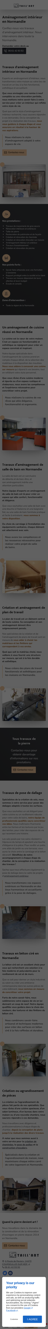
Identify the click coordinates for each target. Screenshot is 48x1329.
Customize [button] (14, 1319)
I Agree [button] (32, 1319)
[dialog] (24, 1302)
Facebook (11, 1310)
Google (27, 1308)
